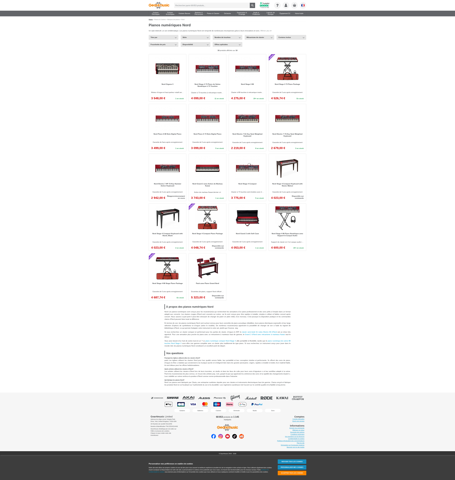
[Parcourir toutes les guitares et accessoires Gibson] (237, 398)
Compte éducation (298, 419)
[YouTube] (227, 438)
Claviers (218, 410)
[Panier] (294, 5)
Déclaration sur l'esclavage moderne (292, 445)
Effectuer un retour (298, 430)
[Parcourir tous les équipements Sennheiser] (159, 398)
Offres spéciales (221, 44)
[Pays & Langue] (303, 5)
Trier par (154, 37)
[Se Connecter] (286, 5)
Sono (273, 410)
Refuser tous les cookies (292, 461)
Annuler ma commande (296, 428)
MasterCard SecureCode (272, 404)
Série (185, 37)
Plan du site (300, 443)
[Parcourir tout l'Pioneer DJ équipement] (221, 398)
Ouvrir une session (298, 421)
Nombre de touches (222, 37)
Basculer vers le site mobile (295, 447)
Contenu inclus (284, 37)
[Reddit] (241, 438)
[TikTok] (234, 438)
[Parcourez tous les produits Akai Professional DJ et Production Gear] (190, 398)
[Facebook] (213, 438)
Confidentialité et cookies (296, 439)
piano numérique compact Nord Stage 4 (220, 341)
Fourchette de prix (158, 44)
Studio (255, 410)
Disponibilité (188, 44)
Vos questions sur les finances (294, 436)
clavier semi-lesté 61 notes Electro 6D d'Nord (260, 332)
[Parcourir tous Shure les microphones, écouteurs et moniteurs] (174, 398)
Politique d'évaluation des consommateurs (290, 441)
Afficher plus (265, 31)
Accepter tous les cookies (292, 473)
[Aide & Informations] (277, 5)
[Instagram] (220, 438)
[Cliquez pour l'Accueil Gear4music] (159, 5)
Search (252, 5)
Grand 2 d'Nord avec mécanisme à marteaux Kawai (265, 334)
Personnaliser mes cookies (292, 467)
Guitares (182, 410)
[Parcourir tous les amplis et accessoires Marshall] (252, 398)
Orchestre (236, 410)
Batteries (200, 410)
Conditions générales (297, 434)
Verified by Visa (286, 404)
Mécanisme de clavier (255, 37)
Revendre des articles (297, 432)
